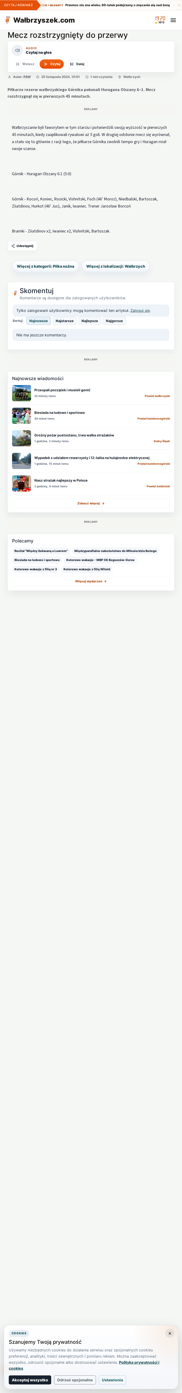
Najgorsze (114, 321)
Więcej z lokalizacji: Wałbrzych (115, 266)
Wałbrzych (131, 77)
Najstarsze (65, 321)
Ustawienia (112, 1380)
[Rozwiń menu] (173, 20)
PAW (27, 77)
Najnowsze (38, 321)
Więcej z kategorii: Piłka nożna (45, 266)
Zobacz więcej (91, 503)
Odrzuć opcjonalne (75, 1380)
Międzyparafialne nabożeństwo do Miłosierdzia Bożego (115, 551)
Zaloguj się (140, 310)
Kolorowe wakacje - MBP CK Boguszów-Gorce (100, 560)
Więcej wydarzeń (91, 581)
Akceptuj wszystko (30, 1380)
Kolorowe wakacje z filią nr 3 (35, 569)
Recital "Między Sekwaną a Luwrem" (41, 551)
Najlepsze (90, 321)
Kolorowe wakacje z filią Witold (87, 569)
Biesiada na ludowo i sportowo (37, 560)
